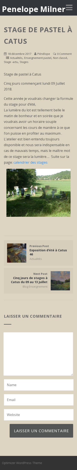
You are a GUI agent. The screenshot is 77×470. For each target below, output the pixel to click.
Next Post (29, 278)
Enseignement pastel (37, 58)
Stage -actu (11, 62)
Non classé (60, 58)
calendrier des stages (30, 162)
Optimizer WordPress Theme (22, 463)
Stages (24, 62)
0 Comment (64, 54)
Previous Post (48, 250)
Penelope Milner (33, 9)
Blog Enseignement (35, 286)
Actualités (16, 58)
